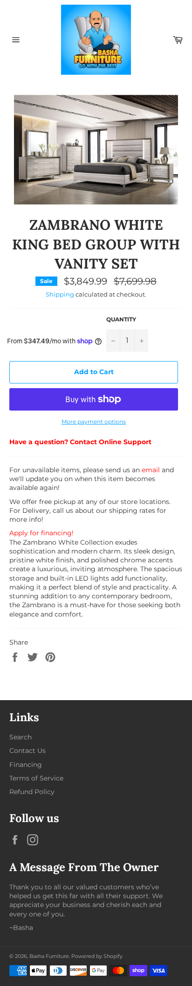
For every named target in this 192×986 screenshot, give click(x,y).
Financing (25, 764)
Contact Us (27, 750)
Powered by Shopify (97, 956)
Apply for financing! (41, 533)
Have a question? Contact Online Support (80, 442)
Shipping (60, 294)
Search (20, 737)
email (151, 470)
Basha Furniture (49, 956)
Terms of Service (36, 778)
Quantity (121, 319)
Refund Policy (32, 791)
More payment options (94, 421)
